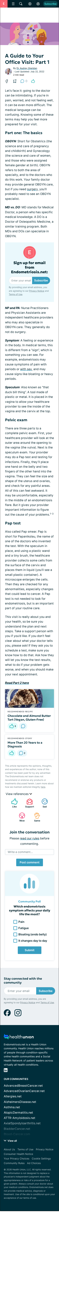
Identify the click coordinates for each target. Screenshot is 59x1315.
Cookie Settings (41, 1158)
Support (28, 803)
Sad (42, 803)
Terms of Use (15, 294)
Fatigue (23, 928)
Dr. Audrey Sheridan (27, 68)
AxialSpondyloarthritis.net (22, 1123)
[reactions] (33, 81)
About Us (9, 1149)
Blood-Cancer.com (17, 1134)
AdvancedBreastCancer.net (23, 1085)
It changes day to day (32, 940)
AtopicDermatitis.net (18, 1112)
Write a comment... (20, 852)
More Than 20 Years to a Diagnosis (25, 744)
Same (35, 817)
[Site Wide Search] (21, 4)
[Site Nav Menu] (13, 4)
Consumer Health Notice (18, 1154)
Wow (20, 817)
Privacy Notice (36, 290)
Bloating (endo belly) (32, 934)
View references (17, 794)
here (43, 787)
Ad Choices (34, 1163)
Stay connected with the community (23, 981)
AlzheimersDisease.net (20, 1102)
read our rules (29, 838)
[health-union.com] (19, 1037)
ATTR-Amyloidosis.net (19, 1118)
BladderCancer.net (17, 1129)
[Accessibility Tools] (30, 4)
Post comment (29, 862)
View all (12, 1140)
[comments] (23, 726)
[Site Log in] (38, 4)
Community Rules (14, 1163)
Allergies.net (13, 1096)
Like (12, 803)
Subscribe (50, 3)
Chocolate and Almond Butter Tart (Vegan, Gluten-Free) (29, 717)
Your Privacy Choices (16, 1158)
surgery (32, 189)
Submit (29, 950)
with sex (26, 369)
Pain (21, 921)
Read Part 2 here (17, 683)
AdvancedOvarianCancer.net (24, 1091)
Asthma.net (12, 1107)
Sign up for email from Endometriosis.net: (29, 267)
